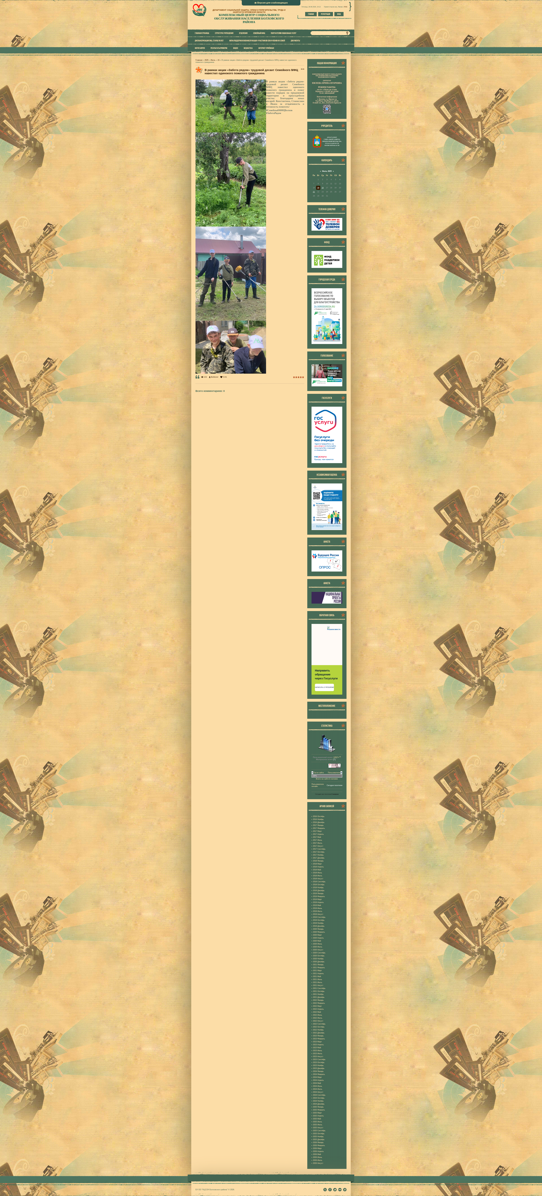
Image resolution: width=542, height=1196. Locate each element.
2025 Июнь (317, 1122)
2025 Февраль (319, 1110)
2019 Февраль (319, 896)
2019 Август (318, 914)
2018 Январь (318, 861)
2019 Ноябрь (318, 923)
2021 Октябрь (318, 991)
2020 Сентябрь (319, 953)
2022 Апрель (318, 1009)
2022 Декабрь (318, 1033)
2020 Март (317, 935)
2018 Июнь (317, 873)
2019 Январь (318, 893)
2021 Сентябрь (319, 988)
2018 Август (318, 879)
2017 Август (318, 846)
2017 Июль (317, 843)
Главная (311, 14)
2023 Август (318, 1056)
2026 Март (317, 1148)
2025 (206, 60)
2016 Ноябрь (318, 819)
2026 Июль (317, 1160)
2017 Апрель (318, 834)
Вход (339, 14)
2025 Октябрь (318, 1133)
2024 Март (317, 1077)
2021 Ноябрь (318, 994)
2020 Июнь (317, 944)
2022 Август (318, 1021)
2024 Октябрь (318, 1098)
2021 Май (317, 976)
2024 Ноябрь (318, 1101)
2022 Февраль (319, 1003)
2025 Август (318, 1128)
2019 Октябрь (318, 920)
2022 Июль (317, 1018)
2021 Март (317, 970)
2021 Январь (318, 965)
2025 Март (317, 1113)
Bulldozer (214, 377)
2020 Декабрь (318, 962)
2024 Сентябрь (319, 1095)
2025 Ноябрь (318, 1136)
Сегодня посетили (334, 785)
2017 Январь (318, 825)
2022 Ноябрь (318, 1030)
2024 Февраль (319, 1074)
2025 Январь (318, 1107)
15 (218, 60)
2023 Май (317, 1048)
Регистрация (325, 14)
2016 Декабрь (318, 822)
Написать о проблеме (324, 687)
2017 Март (317, 831)
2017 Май (317, 837)
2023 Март (317, 1042)
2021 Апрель (318, 973)
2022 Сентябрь (319, 1024)
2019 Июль (317, 911)
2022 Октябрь (318, 1027)
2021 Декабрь (318, 997)
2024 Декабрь (318, 1104)
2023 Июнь (317, 1050)
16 (323, 188)
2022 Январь (318, 1000)
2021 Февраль (319, 967)
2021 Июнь (317, 979)
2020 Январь (318, 929)
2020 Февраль (319, 932)
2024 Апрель (318, 1080)
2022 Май (317, 1012)
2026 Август (318, 1163)
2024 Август (318, 1092)
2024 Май (317, 1083)
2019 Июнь (317, 908)
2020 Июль (317, 947)
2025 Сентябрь (319, 1131)
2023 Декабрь (318, 1068)
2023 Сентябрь (319, 1059)
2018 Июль (317, 876)
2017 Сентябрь (319, 849)
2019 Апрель (318, 902)
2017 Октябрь (318, 852)
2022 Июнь (317, 1015)
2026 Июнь (317, 1157)
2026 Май (317, 1154)
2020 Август (318, 950)
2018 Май (317, 870)
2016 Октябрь (318, 816)
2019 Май (317, 905)
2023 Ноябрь (318, 1065)
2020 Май (317, 941)
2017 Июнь (317, 840)
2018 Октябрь (318, 884)
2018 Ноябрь (318, 887)
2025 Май (317, 1119)
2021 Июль (317, 982)
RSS (345, 7)
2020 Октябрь (318, 956)
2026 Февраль (319, 1145)
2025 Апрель (318, 1116)
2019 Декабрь (318, 926)
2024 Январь (318, 1071)
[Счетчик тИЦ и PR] (334, 767)
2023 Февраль (319, 1039)
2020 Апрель (318, 938)
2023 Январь (318, 1036)
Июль (213, 60)
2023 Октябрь (318, 1062)
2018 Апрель (318, 867)
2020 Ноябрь (318, 959)
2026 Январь (318, 1142)
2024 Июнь (317, 1086)
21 (314, 192)
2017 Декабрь (318, 858)
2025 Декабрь (318, 1139)
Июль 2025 (327, 171)
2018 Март (317, 864)
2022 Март (317, 1006)
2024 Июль (317, 1089)
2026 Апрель (318, 1151)
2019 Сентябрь (319, 917)
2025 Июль (317, 1125)
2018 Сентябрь (319, 882)
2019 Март (317, 899)
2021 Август (318, 985)
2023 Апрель (318, 1045)
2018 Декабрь (318, 890)
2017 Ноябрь (318, 855)
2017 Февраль (319, 828)
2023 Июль (317, 1053)
